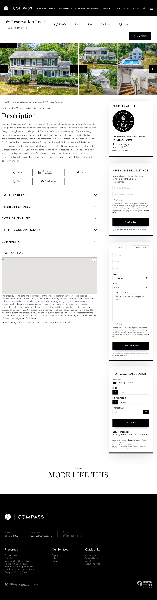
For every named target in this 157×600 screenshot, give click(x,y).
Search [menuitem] (52, 8)
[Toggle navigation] (151, 8)
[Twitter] (77, 536)
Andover (36, 322)
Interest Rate (118, 408)
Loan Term (117, 379)
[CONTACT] (140, 36)
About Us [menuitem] (89, 560)
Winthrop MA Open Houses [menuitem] (18, 560)
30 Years (119, 382)
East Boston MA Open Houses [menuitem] (19, 566)
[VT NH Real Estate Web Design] (144, 584)
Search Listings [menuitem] (92, 558)
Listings (13, 322)
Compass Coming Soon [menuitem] (16, 572)
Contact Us (116, 150)
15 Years (130, 382)
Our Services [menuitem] (64, 8)
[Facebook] (64, 536)
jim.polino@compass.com (40, 535)
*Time (114, 283)
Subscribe (130, 221)
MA (20, 322)
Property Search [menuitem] (12, 555)
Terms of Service (119, 355)
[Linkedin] (67, 536)
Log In (136, 8)
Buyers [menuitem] (55, 555)
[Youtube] (72, 536)
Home (4, 322)
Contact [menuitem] (116, 8)
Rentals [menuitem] (8, 558)
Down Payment (119, 398)
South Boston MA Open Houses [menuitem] (20, 569)
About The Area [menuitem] (92, 563)
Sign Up (126, 8)
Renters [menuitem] (55, 560)
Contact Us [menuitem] (90, 555)
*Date (114, 274)
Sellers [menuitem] (55, 558)
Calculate (131, 422)
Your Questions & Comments (123, 293)
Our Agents (125, 150)
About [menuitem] (105, 8)
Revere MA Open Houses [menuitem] (16, 563)
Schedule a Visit (140, 248)
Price (114, 388)
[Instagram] (81, 536)
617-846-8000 (122, 140)
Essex (27, 322)
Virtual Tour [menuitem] (40, 8)
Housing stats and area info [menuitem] (86, 8)
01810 (45, 322)
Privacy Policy (144, 353)
